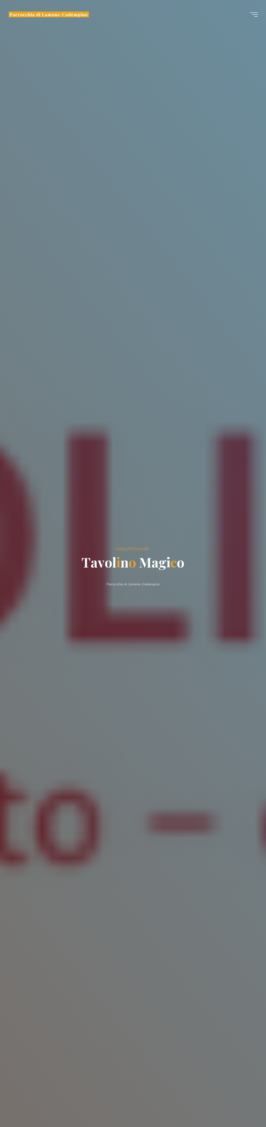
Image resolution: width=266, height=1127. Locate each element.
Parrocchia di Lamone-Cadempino (49, 14)
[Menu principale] (254, 14)
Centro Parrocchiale (132, 548)
